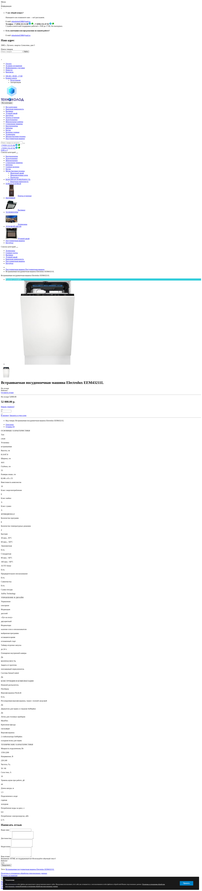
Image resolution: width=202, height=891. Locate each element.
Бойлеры (9, 128)
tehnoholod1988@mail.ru (20, 21)
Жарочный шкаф (17, 173)
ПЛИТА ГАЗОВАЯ (13, 184)
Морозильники (12, 160)
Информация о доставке (15, 68)
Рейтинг (4, 861)
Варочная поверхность (15, 109)
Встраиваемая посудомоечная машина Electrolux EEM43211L (30, 869)
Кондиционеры (12, 126)
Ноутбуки (9, 115)
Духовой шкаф (11, 113)
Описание (10, 425)
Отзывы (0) (10, 427)
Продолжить (6, 865)
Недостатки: (6, 847)
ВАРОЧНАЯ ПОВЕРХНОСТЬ (18, 179)
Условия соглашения (14, 66)
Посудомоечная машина (15, 139)
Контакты (9, 72)
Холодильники (12, 120)
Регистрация (15, 80)
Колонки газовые (12, 132)
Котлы (8, 130)
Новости (9, 70)
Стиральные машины (14, 124)
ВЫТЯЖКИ (10, 198)
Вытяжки (9, 111)
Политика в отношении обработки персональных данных (24, 873)
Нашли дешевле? (7, 407)
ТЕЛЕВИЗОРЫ (12, 212)
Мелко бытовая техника (15, 171)
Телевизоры (10, 134)
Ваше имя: (5, 830)
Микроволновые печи (19, 175)
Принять (186, 883)
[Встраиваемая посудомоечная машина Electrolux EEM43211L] (48, 364)
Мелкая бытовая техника (15, 136)
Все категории (11, 107)
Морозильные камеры (14, 122)
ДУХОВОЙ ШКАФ (13, 226)
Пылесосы (14, 177)
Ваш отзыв (5, 856)
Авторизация (15, 82)
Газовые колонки (12, 167)
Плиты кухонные (12, 117)
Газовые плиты (12, 253)
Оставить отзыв (7, 393)
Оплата (8, 64)
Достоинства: (6, 838)
